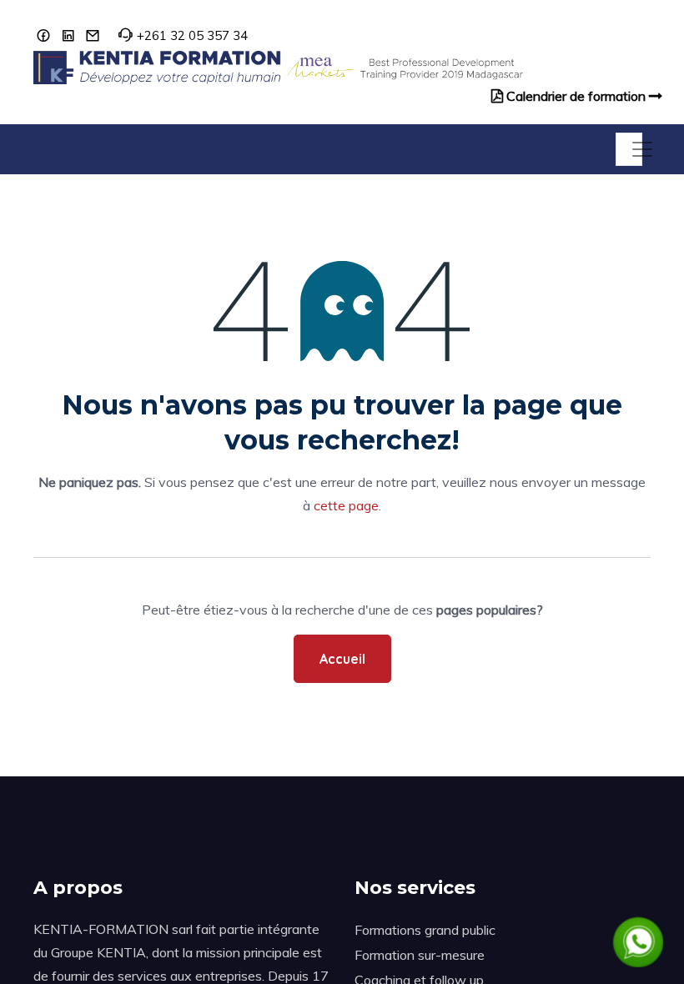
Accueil (342, 658)
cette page (346, 505)
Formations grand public (425, 929)
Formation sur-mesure (420, 954)
